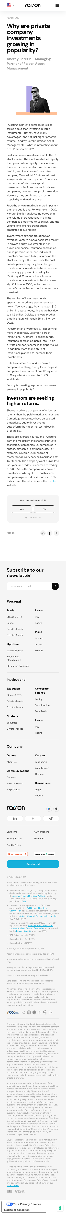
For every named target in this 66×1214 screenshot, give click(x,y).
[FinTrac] (40, 1012)
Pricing (38, 622)
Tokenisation (41, 711)
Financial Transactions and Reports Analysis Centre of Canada (31, 927)
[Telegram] (51, 818)
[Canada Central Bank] (45, 1012)
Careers (39, 774)
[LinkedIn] (15, 818)
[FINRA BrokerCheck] (51, 1012)
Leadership (41, 761)
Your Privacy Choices (27, 1204)
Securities (12, 722)
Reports (39, 795)
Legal (38, 789)
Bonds (10, 622)
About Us (12, 761)
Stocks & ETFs (14, 616)
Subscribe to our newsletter (25, 572)
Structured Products (18, 665)
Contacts (12, 777)
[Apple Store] (56, 809)
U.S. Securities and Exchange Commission (37, 916)
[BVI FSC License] (29, 1012)
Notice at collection (17, 1209)
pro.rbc (52, 481)
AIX (24, 901)
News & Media (15, 783)
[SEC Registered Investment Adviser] (34, 1012)
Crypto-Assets (15, 635)
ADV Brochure (41, 831)
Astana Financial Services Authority (30, 896)
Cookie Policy (14, 845)
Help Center (13, 789)
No (44, 509)
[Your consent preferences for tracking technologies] (60, 1208)
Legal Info (12, 831)
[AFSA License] (23, 1012)
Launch (39, 638)
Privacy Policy (14, 838)
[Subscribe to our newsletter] (55, 586)
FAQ (37, 616)
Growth (39, 644)
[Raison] (33, 5)
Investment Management (14, 658)
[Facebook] (33, 818)
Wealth (39, 650)
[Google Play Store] (49, 809)
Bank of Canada (23, 931)
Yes (22, 509)
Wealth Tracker (15, 650)
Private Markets (15, 628)
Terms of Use (13, 1185)
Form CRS (39, 838)
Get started (32, 864)
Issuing (38, 699)
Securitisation (42, 705)
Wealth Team (42, 767)
